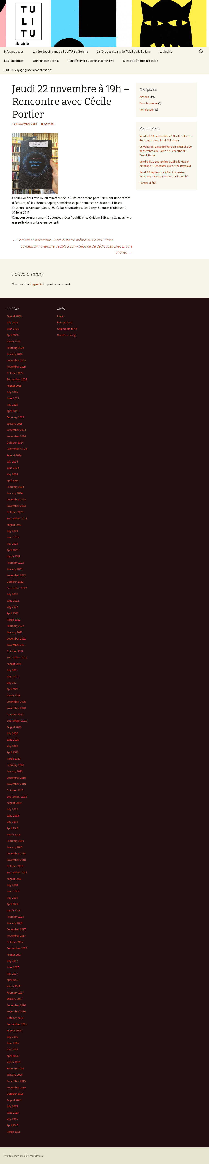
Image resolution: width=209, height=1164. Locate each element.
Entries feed (64, 322)
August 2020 (14, 727)
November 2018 (16, 860)
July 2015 (12, 1106)
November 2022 (16, 575)
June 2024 (13, 468)
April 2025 (12, 411)
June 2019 (13, 815)
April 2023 (12, 550)
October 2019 (15, 790)
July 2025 (12, 392)
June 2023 (13, 537)
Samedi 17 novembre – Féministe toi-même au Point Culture (62, 239)
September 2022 (17, 588)
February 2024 (15, 487)
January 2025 (14, 423)
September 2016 (17, 1024)
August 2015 (14, 1100)
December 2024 (16, 430)
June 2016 (13, 1043)
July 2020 (12, 733)
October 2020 (15, 714)
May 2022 (12, 607)
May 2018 (12, 898)
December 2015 (16, 1081)
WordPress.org (66, 335)
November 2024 (16, 436)
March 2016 (13, 1062)
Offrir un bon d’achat (46, 61)
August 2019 (14, 803)
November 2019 (16, 784)
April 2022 (12, 613)
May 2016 (12, 1049)
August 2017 (14, 954)
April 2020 (12, 752)
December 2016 (16, 1005)
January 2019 (14, 847)
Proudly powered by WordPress (23, 1155)
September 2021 (17, 657)
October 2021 (15, 651)
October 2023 (15, 512)
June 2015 (13, 1112)
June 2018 (13, 891)
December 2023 (16, 499)
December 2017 (16, 929)
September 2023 (17, 518)
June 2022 (13, 600)
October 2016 (15, 1018)
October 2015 (15, 1093)
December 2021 (16, 638)
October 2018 (15, 866)
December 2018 (16, 853)
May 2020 (12, 746)
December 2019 (16, 777)
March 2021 (13, 695)
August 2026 (14, 316)
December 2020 (16, 702)
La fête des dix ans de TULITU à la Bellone (124, 51)
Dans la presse (149, 103)
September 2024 (17, 449)
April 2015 (12, 1125)
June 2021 (13, 676)
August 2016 (14, 1030)
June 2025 (13, 398)
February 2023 (15, 562)
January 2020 (14, 771)
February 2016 (15, 1068)
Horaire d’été (148, 183)
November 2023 (16, 506)
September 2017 (17, 948)
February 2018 (15, 916)
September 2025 (17, 379)
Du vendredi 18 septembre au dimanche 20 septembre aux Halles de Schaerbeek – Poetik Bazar (166, 151)
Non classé (146, 109)
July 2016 (12, 1037)
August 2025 (14, 385)
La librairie (165, 51)
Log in (60, 316)
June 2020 (13, 739)
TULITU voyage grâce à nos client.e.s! (28, 70)
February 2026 (15, 348)
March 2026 (13, 341)
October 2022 (15, 581)
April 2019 (12, 828)
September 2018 (17, 872)
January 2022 (14, 632)
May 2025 (12, 404)
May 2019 (12, 822)
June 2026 (13, 329)
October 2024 (15, 442)
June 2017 (13, 967)
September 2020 (17, 721)
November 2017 (16, 935)
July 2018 (12, 885)
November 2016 (16, 1011)
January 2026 (14, 354)
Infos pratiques (14, 51)
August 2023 (14, 525)
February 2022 (15, 626)
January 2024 (14, 493)
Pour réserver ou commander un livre (91, 61)
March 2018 (13, 910)
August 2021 (14, 664)
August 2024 (14, 455)
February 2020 (15, 765)
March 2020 (13, 758)
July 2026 (12, 322)
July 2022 (12, 594)
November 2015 (16, 1087)
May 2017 (12, 973)
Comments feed (67, 329)
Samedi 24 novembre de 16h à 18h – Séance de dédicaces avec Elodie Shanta (76, 249)
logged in (36, 284)
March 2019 (13, 834)
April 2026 (12, 335)
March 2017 (13, 986)
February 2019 (15, 841)
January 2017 (14, 999)
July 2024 (12, 461)
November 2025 (16, 366)
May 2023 (12, 543)
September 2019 (17, 796)
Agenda (48, 124)
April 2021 (12, 689)
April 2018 (12, 904)
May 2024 (12, 474)
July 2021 (12, 670)
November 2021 (16, 645)
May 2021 (12, 683)
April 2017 (12, 980)
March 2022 (13, 619)
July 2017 (12, 961)
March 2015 (13, 1131)
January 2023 (14, 569)
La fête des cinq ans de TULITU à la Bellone (60, 51)
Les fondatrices (14, 61)
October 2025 (15, 373)
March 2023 (13, 556)
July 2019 (12, 809)
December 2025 (16, 360)
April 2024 (12, 480)
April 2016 (12, 1056)
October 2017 (15, 942)
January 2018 (14, 923)
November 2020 (16, 708)
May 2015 (12, 1119)
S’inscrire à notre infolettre (140, 61)
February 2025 (15, 417)
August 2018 (14, 879)
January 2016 (14, 1075)
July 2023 (12, 531)
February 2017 (15, 992)
